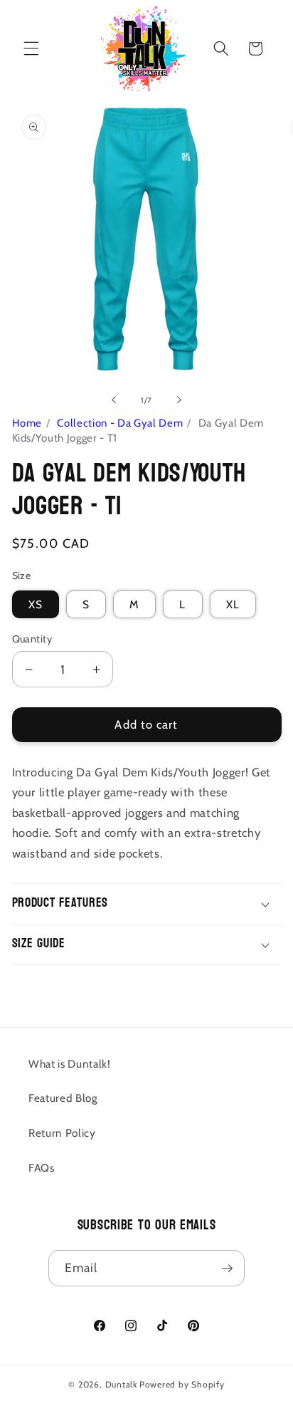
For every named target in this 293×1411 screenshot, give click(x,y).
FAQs (41, 1168)
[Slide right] (179, 400)
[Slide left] (113, 400)
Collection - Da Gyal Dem (120, 423)
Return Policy (62, 1133)
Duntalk (121, 1384)
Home (27, 423)
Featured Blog (63, 1098)
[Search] (221, 48)
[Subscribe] (227, 1268)
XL (233, 604)
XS (35, 604)
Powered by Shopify (182, 1384)
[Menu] (31, 48)
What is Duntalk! (69, 1064)
